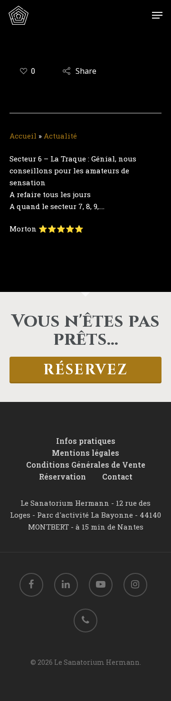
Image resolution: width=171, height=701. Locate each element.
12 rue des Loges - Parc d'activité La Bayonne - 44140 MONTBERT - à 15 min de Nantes (85, 514)
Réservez (85, 370)
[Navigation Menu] (157, 15)
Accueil (23, 135)
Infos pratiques (85, 441)
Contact (117, 477)
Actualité (60, 135)
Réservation (62, 477)
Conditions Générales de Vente (85, 465)
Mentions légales (85, 453)
